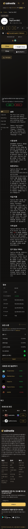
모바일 (12, 481)
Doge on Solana (11, 387)
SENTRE (9, 392)
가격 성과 (3, 124)
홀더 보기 (20, 36)
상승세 (9, 104)
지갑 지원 (3, 121)
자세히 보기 (17, 330)
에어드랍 (12, 474)
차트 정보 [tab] (7, 57)
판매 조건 (21, 472)
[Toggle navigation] (23, 3)
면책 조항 (21, 463)
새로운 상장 (4, 467)
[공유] (22, 28)
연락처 (20, 476)
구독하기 (13, 504)
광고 (20, 474)
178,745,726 (14, 7)
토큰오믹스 (4, 118)
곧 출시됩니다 (4, 477)
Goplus (9, 328)
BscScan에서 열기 (11, 36)
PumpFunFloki (10, 370)
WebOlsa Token (11, 376)
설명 (2, 111)
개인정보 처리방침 (22, 468)
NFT (11, 465)
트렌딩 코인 (4, 465)
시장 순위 (3, 114)
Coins (5, 12)
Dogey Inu (9, 381)
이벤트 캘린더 (13, 471)
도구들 (12, 476)
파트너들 (12, 479)
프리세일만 (4, 474)
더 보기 (14, 359)
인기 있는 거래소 (4, 128)
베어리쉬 (18, 104)
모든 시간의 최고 (4, 471)
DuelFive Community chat (14, 421)
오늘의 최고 (4, 463)
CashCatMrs (11, 415)
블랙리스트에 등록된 (4, 481)
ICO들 (12, 467)
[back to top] (23, 525)
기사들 (12, 463)
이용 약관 (21, 465)
